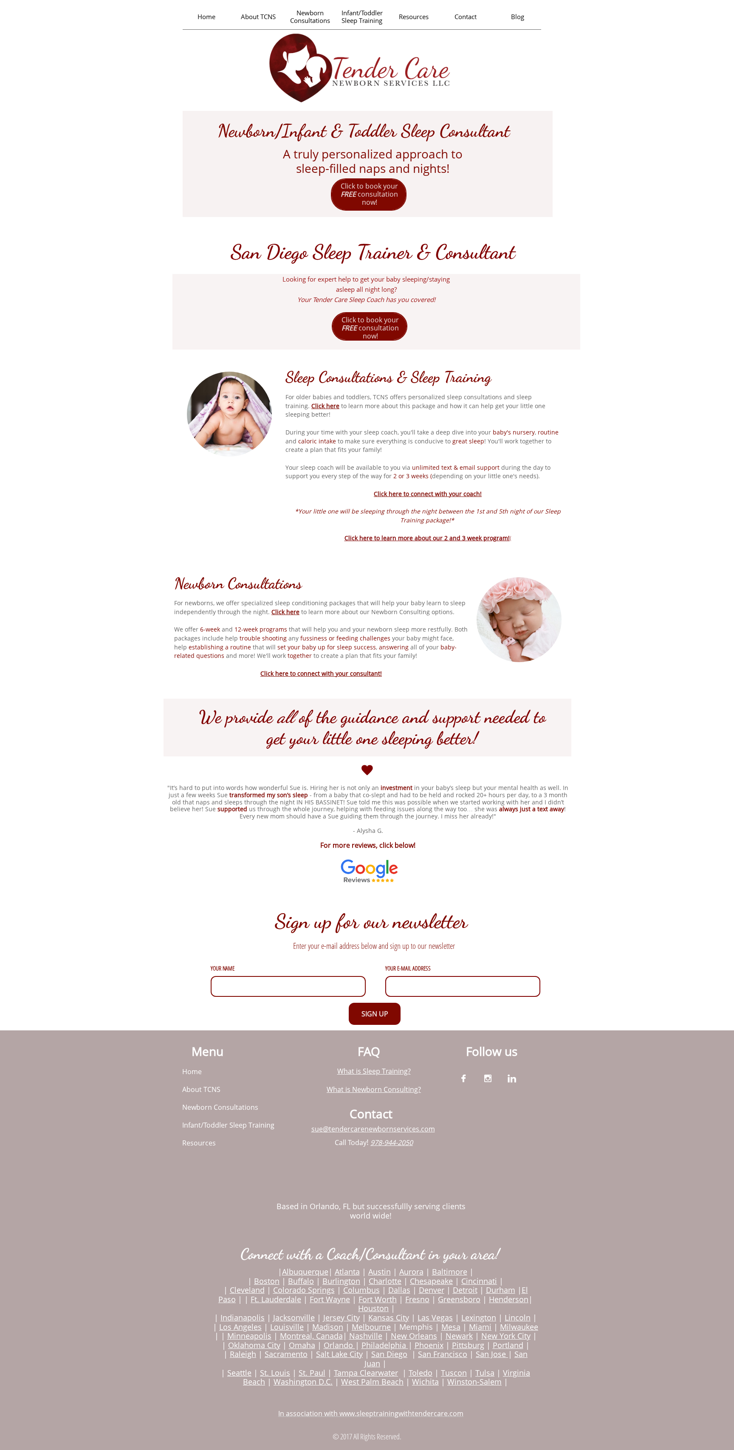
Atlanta (347, 1272)
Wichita (425, 1382)
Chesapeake (431, 1281)
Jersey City (341, 1317)
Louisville (287, 1327)
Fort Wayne (330, 1299)
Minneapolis (249, 1336)
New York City (506, 1336)
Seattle (239, 1373)
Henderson (508, 1299)
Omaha (302, 1345)
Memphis (416, 1327)
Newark (459, 1336)
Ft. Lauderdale (276, 1299)
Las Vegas (435, 1317)
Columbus (361, 1290)
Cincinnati (479, 1281)
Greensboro (459, 1299)
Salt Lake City (339, 1354)
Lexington (478, 1317)
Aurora (411, 1272)
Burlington (341, 1281)
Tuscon (454, 1373)
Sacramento (286, 1354)
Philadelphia (384, 1345)
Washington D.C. (303, 1382)
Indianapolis (242, 1317)
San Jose (491, 1354)
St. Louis (275, 1373)
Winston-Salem (474, 1382)
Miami (480, 1327)
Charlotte (385, 1281)
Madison (327, 1327)
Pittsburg (468, 1345)
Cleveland (247, 1290)
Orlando (339, 1345)
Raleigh (243, 1354)
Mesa (450, 1327)
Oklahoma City (254, 1345)
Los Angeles (240, 1327)
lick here (327, 406)
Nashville (365, 1336)
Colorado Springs (304, 1290)
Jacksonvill (292, 1317)
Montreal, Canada (311, 1336)
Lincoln (518, 1317)
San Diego (389, 1354)
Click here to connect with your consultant (320, 673)
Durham (500, 1290)
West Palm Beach (372, 1382)
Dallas (399, 1290)
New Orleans (414, 1336)
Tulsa (484, 1373)
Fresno (417, 1299)
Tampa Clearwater (366, 1373)
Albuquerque (305, 1272)
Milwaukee (519, 1327)
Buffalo (301, 1281)
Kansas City (388, 1317)
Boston (266, 1281)
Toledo (420, 1373)
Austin (379, 1272)
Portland (508, 1345)
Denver (431, 1290)
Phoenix (429, 1345)
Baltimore (449, 1272)
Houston (373, 1308)
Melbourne (371, 1327)
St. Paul (312, 1373)
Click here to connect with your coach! (428, 494)
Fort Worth (378, 1299)
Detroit (465, 1290)
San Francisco (442, 1354)
